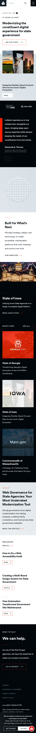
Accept (24, 728)
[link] (14, 42)
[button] (31, 728)
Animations (8, 13)
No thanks (11, 728)
